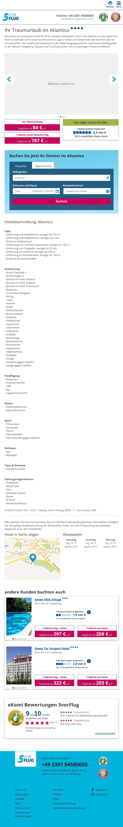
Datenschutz (22, 808)
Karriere (58, 789)
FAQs (56, 799)
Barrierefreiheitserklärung (65, 808)
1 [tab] (58, 117)
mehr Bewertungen (105, 733)
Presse (57, 794)
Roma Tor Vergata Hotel (52, 648)
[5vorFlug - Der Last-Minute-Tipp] (11, 17)
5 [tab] (23, 639)
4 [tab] (65, 117)
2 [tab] (60, 117)
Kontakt (20, 799)
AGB (17, 803)
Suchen (61, 201)
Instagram (102, 794)
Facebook (101, 789)
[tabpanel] (61, 83)
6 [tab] (25, 639)
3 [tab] (63, 117)
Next (114, 79)
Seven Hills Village (48, 599)
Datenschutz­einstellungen (23, 814)
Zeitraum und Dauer (24, 185)
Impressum (22, 794)
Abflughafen (19, 171)
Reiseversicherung (64, 803)
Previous (9, 79)
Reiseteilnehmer (73, 185)
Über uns (20, 789)
